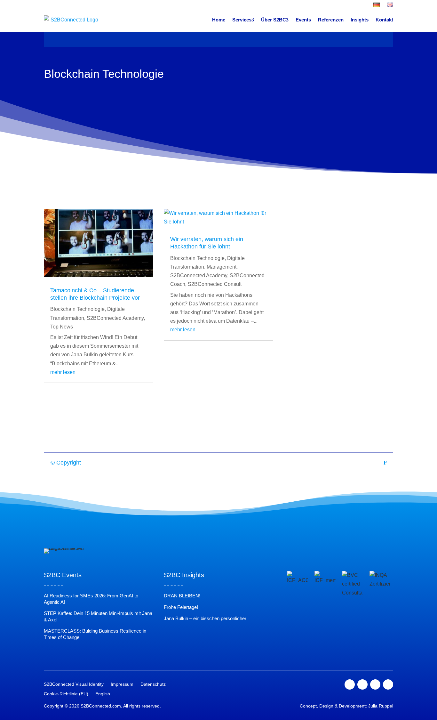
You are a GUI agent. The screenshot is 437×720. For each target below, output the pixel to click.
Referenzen (331, 19)
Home (218, 19)
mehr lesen (62, 372)
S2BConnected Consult (215, 284)
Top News (61, 326)
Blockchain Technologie (77, 309)
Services (241, 19)
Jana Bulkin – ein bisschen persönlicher (205, 618)
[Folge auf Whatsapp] (388, 684)
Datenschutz (153, 684)
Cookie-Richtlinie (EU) (66, 694)
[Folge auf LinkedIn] (375, 684)
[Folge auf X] (362, 684)
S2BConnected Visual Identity (74, 684)
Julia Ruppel (380, 705)
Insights (360, 19)
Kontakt (384, 19)
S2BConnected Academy (115, 318)
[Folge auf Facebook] (350, 684)
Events (303, 19)
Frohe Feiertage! (181, 607)
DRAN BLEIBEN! (182, 595)
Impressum (122, 684)
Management (221, 267)
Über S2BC (273, 19)
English (102, 694)
